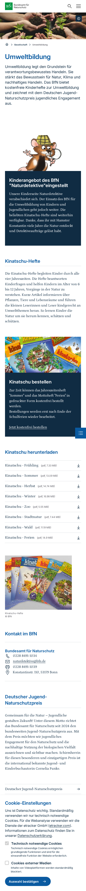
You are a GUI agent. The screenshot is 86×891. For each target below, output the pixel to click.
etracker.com (59, 825)
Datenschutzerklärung (35, 835)
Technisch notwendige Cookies (36, 843)
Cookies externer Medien (31, 863)
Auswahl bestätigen (24, 881)
